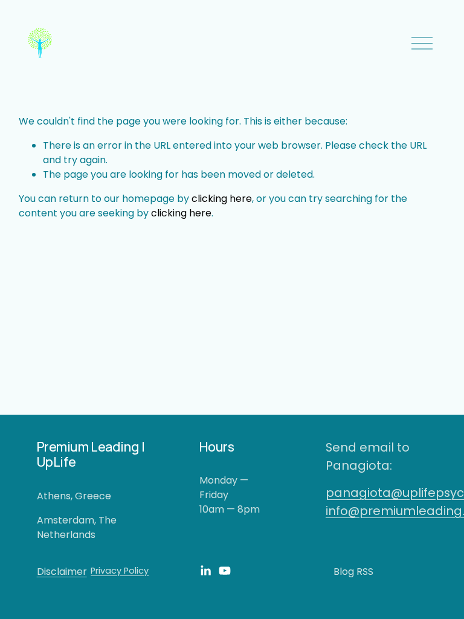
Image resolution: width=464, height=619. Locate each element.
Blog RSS (353, 571)
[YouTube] (225, 571)
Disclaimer (62, 571)
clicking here (222, 199)
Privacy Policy (120, 571)
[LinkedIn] (205, 571)
